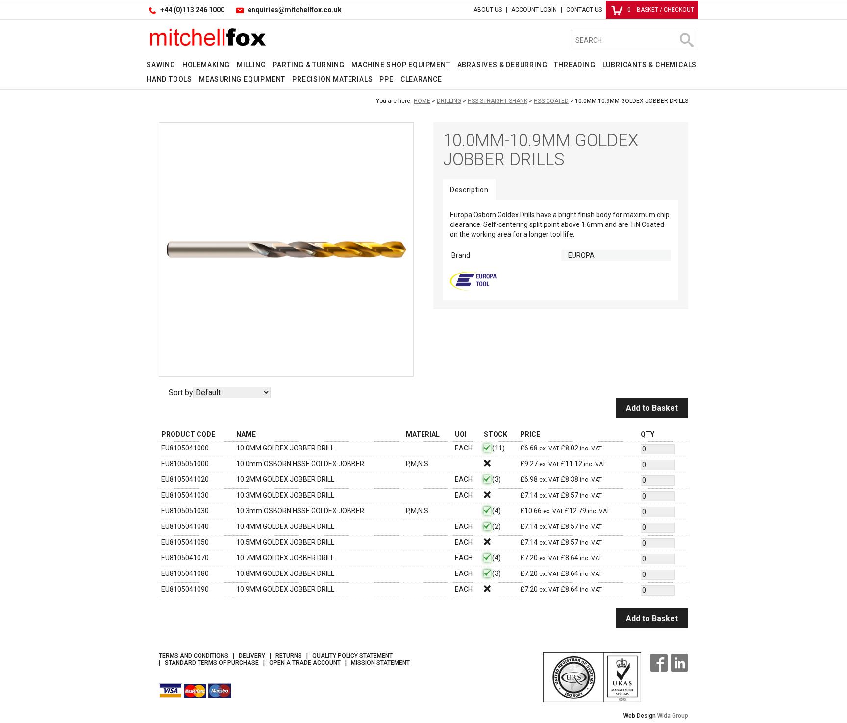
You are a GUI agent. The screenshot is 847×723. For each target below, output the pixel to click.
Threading (574, 65)
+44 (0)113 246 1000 (192, 10)
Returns (288, 655)
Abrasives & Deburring (502, 65)
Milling (251, 65)
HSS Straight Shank (497, 101)
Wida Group (672, 715)
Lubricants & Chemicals (649, 65)
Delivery (252, 655)
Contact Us (584, 9)
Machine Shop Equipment (400, 65)
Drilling (449, 101)
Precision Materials (332, 79)
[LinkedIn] (679, 663)
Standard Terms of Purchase (212, 662)
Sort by (181, 392)
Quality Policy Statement (352, 655)
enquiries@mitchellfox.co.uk (295, 10)
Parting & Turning (309, 65)
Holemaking (206, 65)
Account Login (534, 9)
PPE (386, 79)
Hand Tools (169, 79)
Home (422, 101)
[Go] (686, 40)
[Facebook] (659, 663)
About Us (487, 9)
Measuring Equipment (242, 79)
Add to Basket (652, 408)
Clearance (421, 79)
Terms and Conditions (193, 655)
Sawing (161, 65)
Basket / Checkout (660, 9)
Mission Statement (380, 662)
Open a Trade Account (305, 662)
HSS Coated (551, 101)
